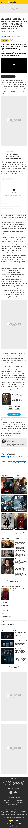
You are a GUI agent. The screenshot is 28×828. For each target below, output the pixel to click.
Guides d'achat (14, 667)
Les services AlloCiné (10, 814)
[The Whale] (6, 399)
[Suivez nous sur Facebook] (5, 783)
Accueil (3, 14)
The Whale (9, 82)
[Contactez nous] (23, 783)
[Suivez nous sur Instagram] (14, 783)
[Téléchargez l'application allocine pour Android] (16, 792)
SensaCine (19, 800)
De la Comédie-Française (8, 624)
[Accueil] (12, 2)
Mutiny (3, 619)
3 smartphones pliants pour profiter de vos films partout (20, 634)
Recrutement (18, 809)
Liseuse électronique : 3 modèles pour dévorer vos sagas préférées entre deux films (21, 642)
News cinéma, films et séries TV (11, 14)
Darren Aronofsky (20, 82)
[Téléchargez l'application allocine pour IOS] (11, 792)
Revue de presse (18, 812)
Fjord (3, 613)
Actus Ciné (21, 14)
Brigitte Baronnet (10, 440)
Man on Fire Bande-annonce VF (7, 492)
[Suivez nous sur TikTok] (18, 783)
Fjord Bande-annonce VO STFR (7, 510)
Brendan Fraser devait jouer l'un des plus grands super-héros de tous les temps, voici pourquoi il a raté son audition (13, 458)
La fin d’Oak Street (6, 616)
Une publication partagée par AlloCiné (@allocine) (14, 211)
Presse (10, 406)
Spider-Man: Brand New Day (18, 588)
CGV (6, 811)
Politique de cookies (12, 811)
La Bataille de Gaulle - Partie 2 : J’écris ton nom (13, 621)
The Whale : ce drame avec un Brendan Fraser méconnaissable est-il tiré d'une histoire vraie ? (13, 462)
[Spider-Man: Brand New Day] (5, 594)
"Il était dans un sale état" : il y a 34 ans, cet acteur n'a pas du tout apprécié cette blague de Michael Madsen (21, 561)
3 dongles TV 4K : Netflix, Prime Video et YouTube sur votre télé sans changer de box (20, 658)
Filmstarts (5, 800)
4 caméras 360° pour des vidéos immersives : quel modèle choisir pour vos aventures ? (21, 650)
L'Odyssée (4, 602)
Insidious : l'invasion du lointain (10, 610)
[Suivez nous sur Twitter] (10, 783)
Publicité (24, 809)
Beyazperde (6, 802)
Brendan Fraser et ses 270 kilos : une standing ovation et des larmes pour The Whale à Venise (13, 155)
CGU (2, 811)
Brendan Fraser (17, 399)
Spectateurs (17, 406)
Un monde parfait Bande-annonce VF (7, 528)
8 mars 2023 (18, 395)
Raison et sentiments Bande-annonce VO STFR (21, 492)
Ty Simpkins (20, 400)
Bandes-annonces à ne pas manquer (14, 533)
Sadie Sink (14, 400)
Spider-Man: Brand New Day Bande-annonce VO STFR (21, 528)
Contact (3, 809)
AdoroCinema (19, 802)
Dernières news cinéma (14, 581)
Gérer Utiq (19, 814)
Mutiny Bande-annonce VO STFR (21, 510)
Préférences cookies (22, 811)
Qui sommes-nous (10, 809)
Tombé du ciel (5, 605)
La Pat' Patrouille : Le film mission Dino (11, 608)
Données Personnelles (8, 812)
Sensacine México (12, 804)
